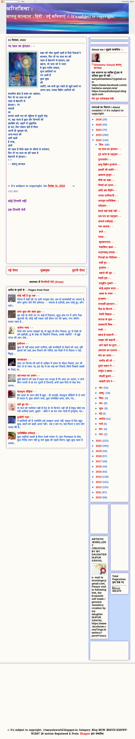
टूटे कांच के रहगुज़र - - (109, 154)
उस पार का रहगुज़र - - (109, 216)
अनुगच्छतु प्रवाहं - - (108, 252)
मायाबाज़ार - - (24, 360)
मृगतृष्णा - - (103, 298)
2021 (99, 440)
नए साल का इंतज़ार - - (109, 149)
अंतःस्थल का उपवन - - (28, 376)
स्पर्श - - (102, 329)
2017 (99, 461)
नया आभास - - (105, 226)
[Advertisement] (107, 518)
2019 (99, 451)
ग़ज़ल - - (102, 236)
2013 (99, 481)
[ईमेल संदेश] (73, 186)
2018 (99, 456)
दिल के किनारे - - (106, 308)
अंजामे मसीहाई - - (107, 221)
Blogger (85, 734)
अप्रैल (102, 418)
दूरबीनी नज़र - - (25, 417)
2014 (99, 476)
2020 (99, 445)
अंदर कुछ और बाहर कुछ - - (30, 312)
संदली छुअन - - (106, 376)
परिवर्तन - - (103, 205)
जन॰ (101, 434)
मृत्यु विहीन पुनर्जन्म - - (109, 164)
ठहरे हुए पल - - (24, 405)
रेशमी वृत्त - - (104, 278)
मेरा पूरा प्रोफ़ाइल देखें (103, 98)
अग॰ (101, 403)
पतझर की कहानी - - (108, 339)
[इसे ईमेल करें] (9, 191)
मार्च (101, 423)
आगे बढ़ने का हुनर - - (109, 345)
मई (101, 413)
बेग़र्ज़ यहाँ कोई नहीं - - (109, 210)
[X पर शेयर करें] (13, 191)
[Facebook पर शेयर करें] (15, 191)
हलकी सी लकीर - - (107, 169)
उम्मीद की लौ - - (106, 360)
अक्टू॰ (102, 392)
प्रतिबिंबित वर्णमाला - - (28, 433)
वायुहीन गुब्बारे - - (107, 283)
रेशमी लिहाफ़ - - (106, 314)
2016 (99, 466)
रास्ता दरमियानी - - (107, 195)
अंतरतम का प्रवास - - (109, 350)
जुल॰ (101, 408)
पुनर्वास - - (103, 267)
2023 (99, 134)
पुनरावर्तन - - (104, 159)
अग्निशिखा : (19, 9)
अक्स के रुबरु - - (107, 293)
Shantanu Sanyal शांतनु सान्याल (107, 66)
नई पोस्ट (13, 270)
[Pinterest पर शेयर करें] (17, 191)
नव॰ (101, 387)
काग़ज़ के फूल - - (106, 319)
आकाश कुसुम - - (106, 174)
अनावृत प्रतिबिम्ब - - (108, 200)
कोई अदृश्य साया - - (108, 288)
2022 (99, 140)
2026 (99, 119)
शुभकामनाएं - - (105, 241)
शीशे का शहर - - (106, 180)
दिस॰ (102, 144)
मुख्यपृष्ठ (45, 270)
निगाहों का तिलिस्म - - (109, 257)
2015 (99, 471)
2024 (99, 129)
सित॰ (102, 398)
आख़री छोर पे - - (106, 381)
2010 (99, 497)
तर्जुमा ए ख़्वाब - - (106, 370)
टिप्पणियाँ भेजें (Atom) (52, 282)
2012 (99, 487)
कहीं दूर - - (104, 262)
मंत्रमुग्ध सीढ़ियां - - (26, 392)
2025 (99, 124)
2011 (99, 492)
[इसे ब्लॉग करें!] (11, 191)
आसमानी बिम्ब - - (106, 324)
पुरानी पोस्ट (78, 270)
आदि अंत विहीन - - (107, 190)
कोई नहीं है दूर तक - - (28, 296)
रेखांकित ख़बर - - (107, 247)
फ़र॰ (101, 429)
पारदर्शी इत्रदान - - (107, 303)
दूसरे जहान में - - (106, 365)
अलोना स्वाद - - (25, 328)
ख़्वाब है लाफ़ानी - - (107, 334)
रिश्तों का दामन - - (107, 185)
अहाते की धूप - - (106, 272)
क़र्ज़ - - (102, 231)
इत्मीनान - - (23, 344)
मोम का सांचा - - (106, 355)
